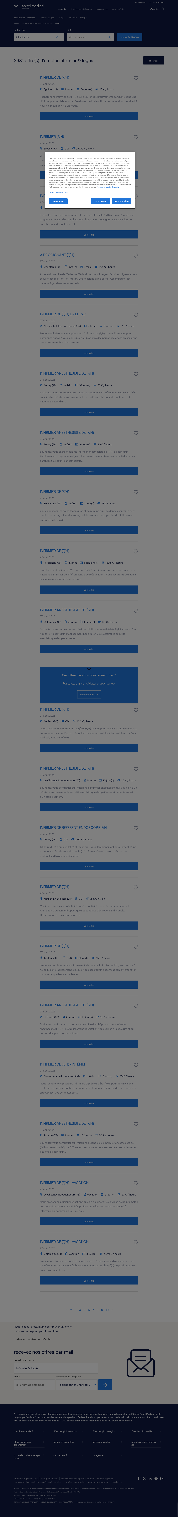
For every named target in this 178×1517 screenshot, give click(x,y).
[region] (90, 180)
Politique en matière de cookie (108, 187)
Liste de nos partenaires (58, 192)
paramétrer (58, 201)
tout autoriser (121, 201)
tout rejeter (101, 201)
